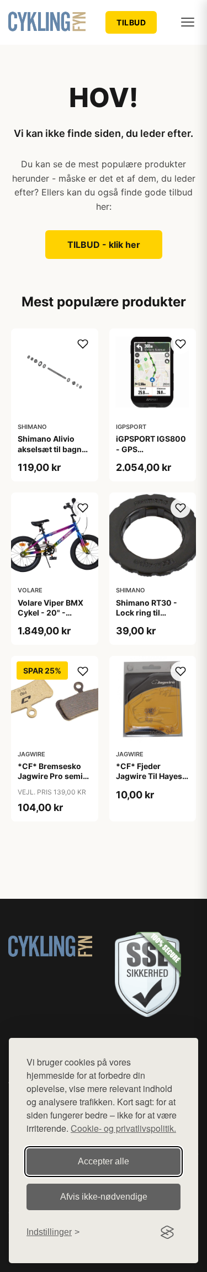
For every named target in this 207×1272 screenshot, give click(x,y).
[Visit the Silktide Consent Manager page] (167, 1232)
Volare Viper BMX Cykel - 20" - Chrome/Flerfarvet (53, 612)
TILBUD (131, 22)
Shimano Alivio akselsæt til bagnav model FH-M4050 (54, 448)
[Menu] (188, 22)
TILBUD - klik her (103, 244)
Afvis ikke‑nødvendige (103, 1196)
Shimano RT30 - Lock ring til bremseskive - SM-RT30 (152, 618)
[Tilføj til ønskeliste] (83, 344)
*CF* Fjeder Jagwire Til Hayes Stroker (149, 776)
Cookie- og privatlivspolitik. (123, 1128)
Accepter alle (103, 1161)
